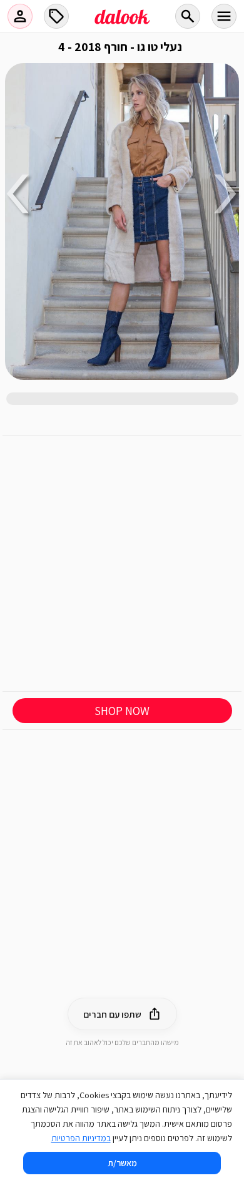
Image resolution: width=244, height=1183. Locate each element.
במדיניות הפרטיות (81, 1138)
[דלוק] (122, 24)
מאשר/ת (122, 1163)
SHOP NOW (122, 710)
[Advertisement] (122, 563)
